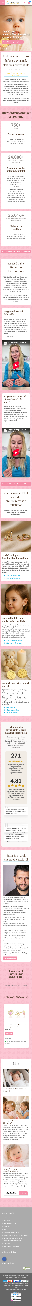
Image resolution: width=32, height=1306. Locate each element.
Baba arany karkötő (11, 712)
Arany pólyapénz (10, 707)
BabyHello (7, 1243)
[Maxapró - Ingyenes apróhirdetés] (16, 1299)
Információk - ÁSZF (10, 1224)
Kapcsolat (7, 1221)
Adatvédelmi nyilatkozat (11, 1246)
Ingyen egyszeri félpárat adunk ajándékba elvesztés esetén (13, 1239)
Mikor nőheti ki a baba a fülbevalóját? (11, 1122)
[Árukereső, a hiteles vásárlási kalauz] (26, 1268)
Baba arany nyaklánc (12, 710)
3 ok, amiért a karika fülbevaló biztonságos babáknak (13, 1170)
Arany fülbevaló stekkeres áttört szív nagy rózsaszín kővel (16, 1026)
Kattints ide (23, 1193)
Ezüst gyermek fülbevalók (13, 643)
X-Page (15, 1277)
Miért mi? (7, 1227)
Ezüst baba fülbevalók (23, 251)
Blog (5, 1229)
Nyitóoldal (7, 1218)
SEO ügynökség (16, 1302)
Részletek (9, 1033)
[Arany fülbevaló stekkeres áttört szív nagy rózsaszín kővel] (16, 1013)
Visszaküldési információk (12, 1232)
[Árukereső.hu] (16, 1294)
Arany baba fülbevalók (8, 251)
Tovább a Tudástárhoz (10, 958)
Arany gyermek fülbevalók (13, 640)
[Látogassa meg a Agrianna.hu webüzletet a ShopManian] (16, 1292)
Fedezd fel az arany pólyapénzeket (12, 42)
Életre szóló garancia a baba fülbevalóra (16, 1235)
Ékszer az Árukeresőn (16, 1296)
